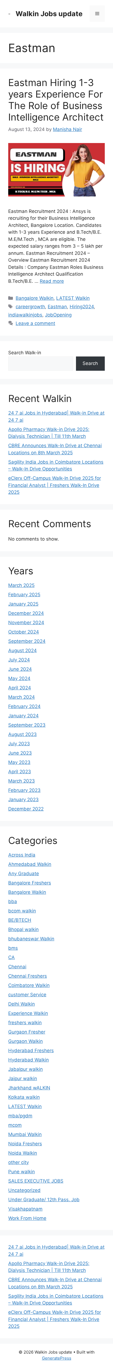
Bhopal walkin (23, 929)
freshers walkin (25, 1022)
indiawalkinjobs (25, 315)
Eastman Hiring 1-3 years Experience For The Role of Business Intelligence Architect (56, 100)
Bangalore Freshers (29, 883)
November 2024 (26, 622)
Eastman (57, 306)
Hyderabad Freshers (31, 1050)
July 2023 (19, 743)
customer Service (27, 994)
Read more (52, 281)
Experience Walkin (28, 1013)
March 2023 (21, 781)
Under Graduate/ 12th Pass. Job (44, 1199)
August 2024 (22, 650)
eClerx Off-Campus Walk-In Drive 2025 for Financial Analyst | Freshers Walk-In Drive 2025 (54, 485)
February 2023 (24, 790)
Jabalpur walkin (25, 1069)
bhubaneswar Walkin (31, 938)
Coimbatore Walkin (29, 985)
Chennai (17, 966)
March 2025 (21, 585)
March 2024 (21, 697)
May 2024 (19, 678)
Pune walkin (21, 1171)
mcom (15, 1125)
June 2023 (20, 753)
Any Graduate (23, 873)
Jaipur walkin (22, 1078)
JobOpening (58, 315)
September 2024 (27, 641)
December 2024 (26, 613)
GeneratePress (56, 1358)
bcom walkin (22, 911)
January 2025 (23, 604)
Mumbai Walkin (25, 1134)
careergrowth (30, 306)
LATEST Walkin (73, 298)
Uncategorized (24, 1190)
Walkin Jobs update (49, 14)
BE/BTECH (19, 920)
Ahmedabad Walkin (29, 864)
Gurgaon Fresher (26, 1032)
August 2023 (22, 734)
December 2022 (26, 809)
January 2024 (23, 715)
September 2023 (27, 725)
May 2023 (19, 762)
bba (12, 901)
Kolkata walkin (24, 1097)
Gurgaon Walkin (25, 1041)
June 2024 (20, 669)
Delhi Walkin (21, 1004)
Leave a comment (35, 323)
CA (11, 957)
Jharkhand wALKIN (29, 1088)
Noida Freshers (25, 1143)
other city (18, 1162)
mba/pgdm (20, 1115)
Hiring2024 (82, 306)
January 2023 (23, 799)
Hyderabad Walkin (28, 1060)
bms (13, 948)
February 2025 (24, 594)
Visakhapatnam (25, 1209)
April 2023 (19, 771)
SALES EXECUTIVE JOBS (35, 1181)
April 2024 (19, 687)
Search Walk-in (24, 352)
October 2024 (23, 632)
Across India (21, 855)
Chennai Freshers (27, 976)
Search (90, 363)
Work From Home (27, 1218)
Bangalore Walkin (34, 298)
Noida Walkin (22, 1153)
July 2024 (19, 660)
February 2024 (24, 706)
